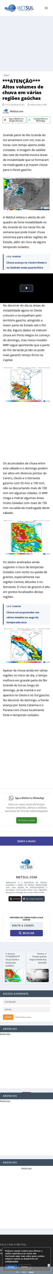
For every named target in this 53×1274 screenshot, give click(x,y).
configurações (11, 1261)
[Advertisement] (26, 43)
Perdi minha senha (23, 1017)
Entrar (8, 1017)
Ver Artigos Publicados (34, 899)
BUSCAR (28, 933)
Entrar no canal (28, 820)
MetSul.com (16, 111)
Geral (6, 75)
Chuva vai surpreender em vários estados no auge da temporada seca (22, 617)
